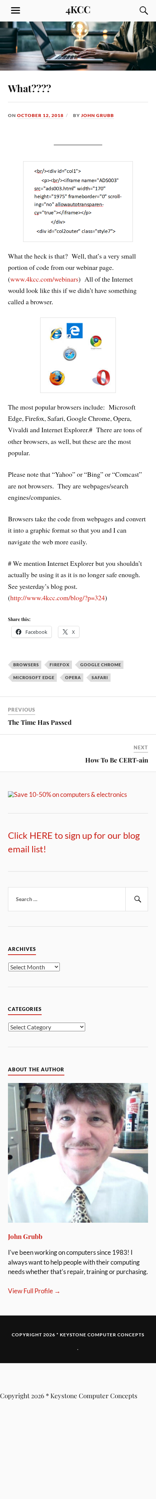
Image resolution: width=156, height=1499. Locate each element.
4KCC (78, 9)
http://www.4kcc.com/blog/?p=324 (57, 597)
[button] (78, 1377)
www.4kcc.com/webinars (44, 278)
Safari (100, 677)
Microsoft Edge (34, 677)
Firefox (60, 664)
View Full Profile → (34, 1291)
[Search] (136, 11)
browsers (26, 664)
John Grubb (97, 115)
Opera (73, 677)
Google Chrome (100, 664)
